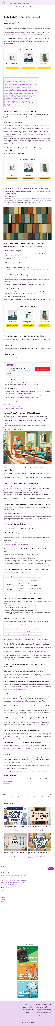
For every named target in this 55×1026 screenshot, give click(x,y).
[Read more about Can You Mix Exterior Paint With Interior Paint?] (39, 841)
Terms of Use (28, 1004)
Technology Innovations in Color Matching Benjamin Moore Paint (18, 96)
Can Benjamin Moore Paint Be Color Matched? (14, 81)
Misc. (2, 901)
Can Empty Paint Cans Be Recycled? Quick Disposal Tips (14, 882)
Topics (8, 20)
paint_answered (12, 23)
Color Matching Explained (10, 82)
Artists (2, 890)
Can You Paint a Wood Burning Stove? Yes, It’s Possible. (13, 875)
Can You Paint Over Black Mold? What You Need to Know (14, 880)
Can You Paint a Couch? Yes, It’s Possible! (14, 408)
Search (2, 866)
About (27, 1012)
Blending (37, 830)
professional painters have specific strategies (37, 725)
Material (3, 897)
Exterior (3, 892)
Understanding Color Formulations (12, 99)
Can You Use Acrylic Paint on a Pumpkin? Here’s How (16, 544)
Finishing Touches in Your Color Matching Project (15, 92)
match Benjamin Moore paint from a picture (20, 745)
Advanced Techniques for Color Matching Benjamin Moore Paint (18, 93)
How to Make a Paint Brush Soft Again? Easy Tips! (12, 884)
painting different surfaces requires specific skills (20, 750)
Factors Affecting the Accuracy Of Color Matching (15, 89)
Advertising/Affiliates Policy (27, 1007)
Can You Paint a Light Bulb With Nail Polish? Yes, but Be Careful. (15, 878)
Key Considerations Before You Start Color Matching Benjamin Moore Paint (20, 84)
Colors (5, 20)
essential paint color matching (29, 757)
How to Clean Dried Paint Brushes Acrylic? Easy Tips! (19, 204)
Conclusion (7, 104)
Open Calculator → (42, 369)
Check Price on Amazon (12, 67)
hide (23, 78)
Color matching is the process (10, 125)
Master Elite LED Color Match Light (12, 64)
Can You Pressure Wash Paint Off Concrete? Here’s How (17, 542)
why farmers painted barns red (20, 689)
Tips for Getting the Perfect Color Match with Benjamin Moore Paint (19, 95)
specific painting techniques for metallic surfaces (26, 738)
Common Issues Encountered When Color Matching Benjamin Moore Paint (20, 90)
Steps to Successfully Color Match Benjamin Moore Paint (17, 85)
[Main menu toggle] (51, 2)
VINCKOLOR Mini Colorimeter (28, 64)
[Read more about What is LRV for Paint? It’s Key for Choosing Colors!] (15, 841)
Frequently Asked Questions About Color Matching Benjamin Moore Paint (20, 102)
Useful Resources (8, 105)
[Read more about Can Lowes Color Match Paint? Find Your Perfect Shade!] (15, 816)
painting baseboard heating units (20, 701)
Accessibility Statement (27, 1009)
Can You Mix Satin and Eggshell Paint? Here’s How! (19, 659)
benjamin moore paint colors (14, 32)
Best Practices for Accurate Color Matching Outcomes (16, 98)
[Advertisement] (27, 925)
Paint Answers (10, 2)
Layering (37, 856)
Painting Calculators (5, 903)
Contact (27, 1010)
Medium (3, 899)
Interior (3, 895)
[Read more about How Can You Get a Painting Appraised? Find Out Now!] (39, 816)
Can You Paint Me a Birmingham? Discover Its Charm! (16, 406)
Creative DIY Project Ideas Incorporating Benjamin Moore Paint (18, 101)
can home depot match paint (42, 41)
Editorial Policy (27, 1006)
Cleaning (13, 856)
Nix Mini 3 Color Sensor (44, 63)
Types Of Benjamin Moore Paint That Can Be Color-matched (17, 87)
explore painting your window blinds (43, 490)
